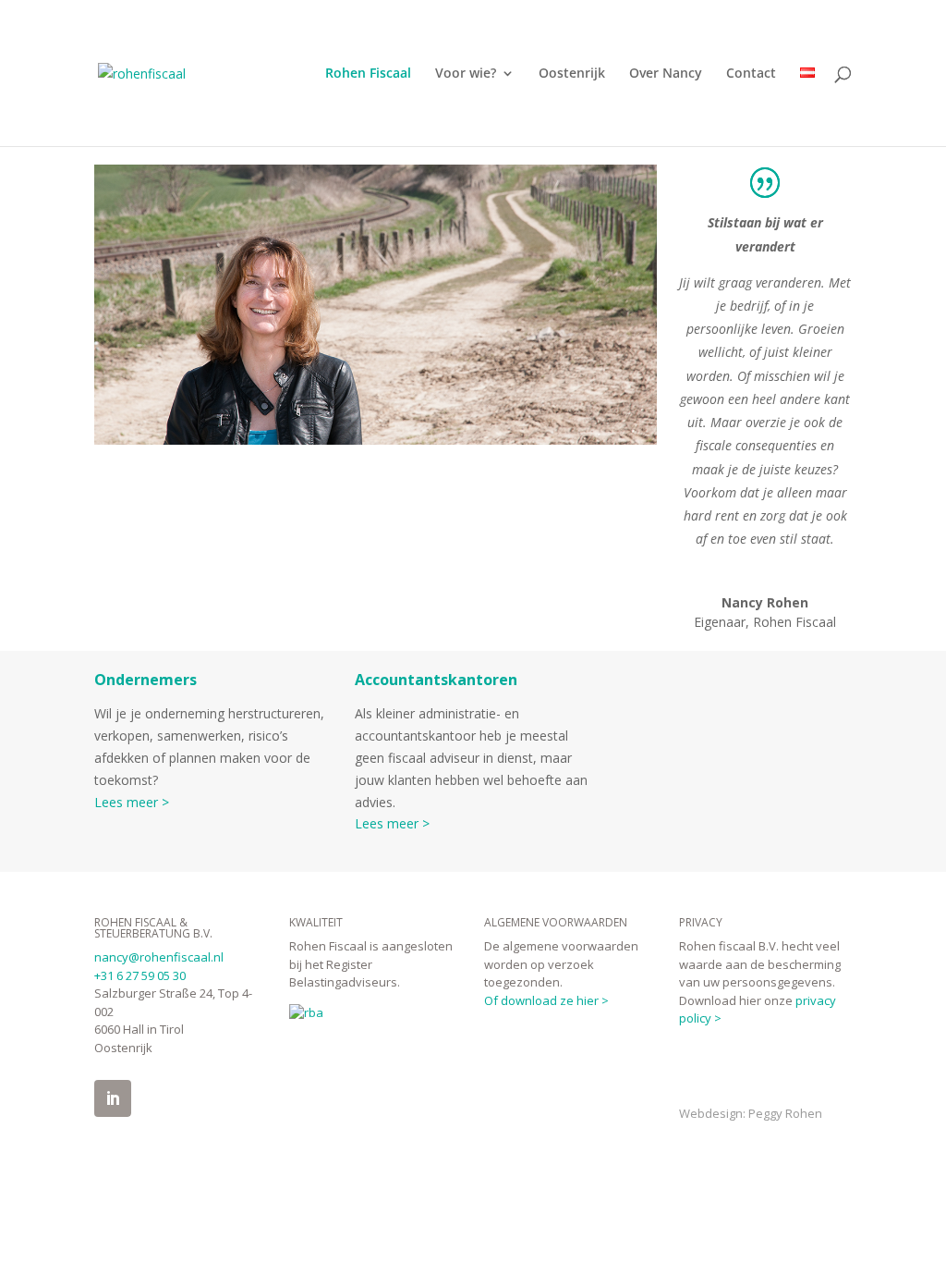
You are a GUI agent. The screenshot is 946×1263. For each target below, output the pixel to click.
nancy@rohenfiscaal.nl (159, 957)
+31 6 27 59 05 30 (140, 975)
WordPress (372, 1170)
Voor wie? (465, 74)
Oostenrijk (572, 74)
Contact (751, 74)
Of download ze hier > (546, 1000)
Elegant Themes (210, 1170)
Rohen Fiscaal (368, 74)
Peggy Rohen (785, 1113)
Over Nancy (665, 74)
